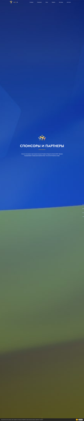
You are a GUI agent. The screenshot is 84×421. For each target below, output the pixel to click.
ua (14, 2)
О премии (31, 2)
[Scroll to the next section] (42, 417)
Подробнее (80, 419)
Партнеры (61, 2)
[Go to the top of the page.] (79, 416)
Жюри (47, 2)
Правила (53, 2)
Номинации (39, 2)
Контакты (69, 2)
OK (76, 419)
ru (15, 2)
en (17, 2)
